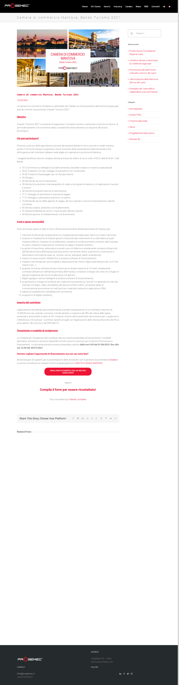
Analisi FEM (135, 114)
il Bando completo (77, 399)
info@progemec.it (25, 673)
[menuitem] (85, 6)
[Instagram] (132, 674)
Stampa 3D (134, 139)
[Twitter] (128, 674)
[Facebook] (124, 674)
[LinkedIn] (120, 674)
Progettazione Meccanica (141, 133)
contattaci (113, 359)
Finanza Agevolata (138, 121)
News (132, 127)
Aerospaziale (135, 108)
